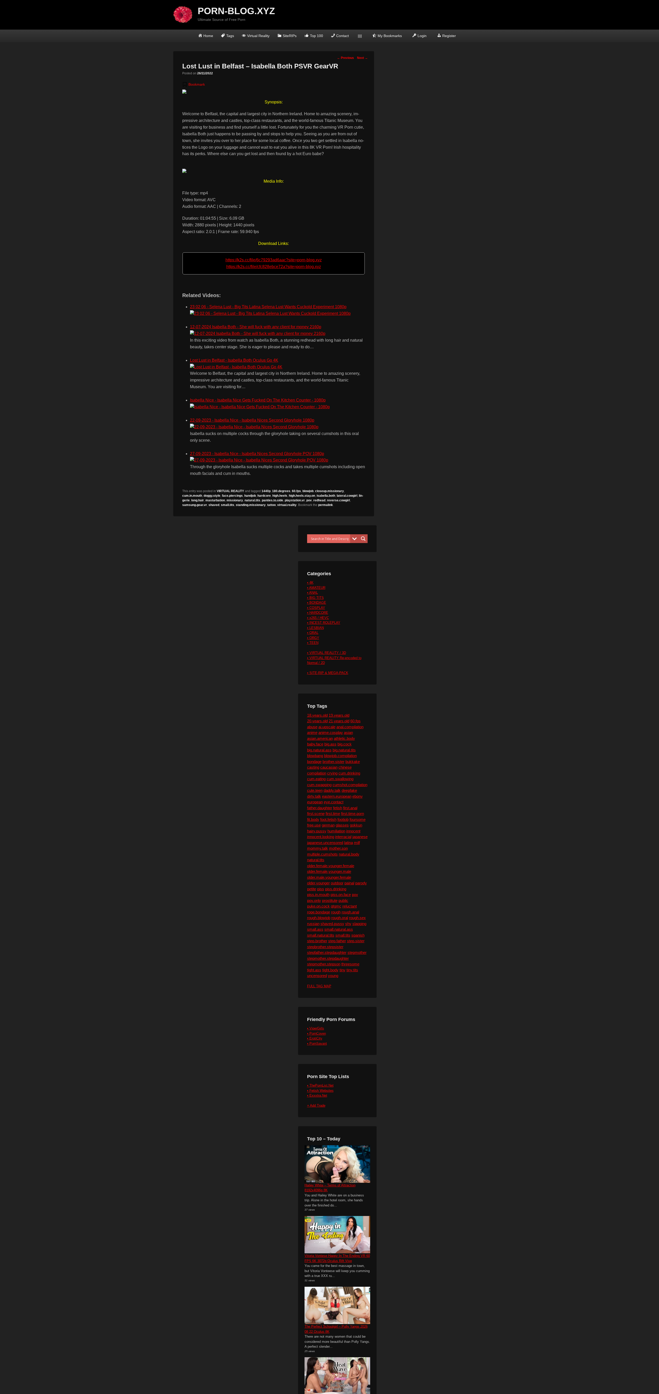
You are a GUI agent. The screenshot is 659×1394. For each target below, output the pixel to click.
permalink (325, 505)
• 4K (310, 582)
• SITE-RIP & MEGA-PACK (327, 673)
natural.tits (252, 500)
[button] (193, 84)
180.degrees (281, 491)
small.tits (227, 505)
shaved (214, 505)
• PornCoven (316, 1033)
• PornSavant (317, 1043)
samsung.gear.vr (194, 505)
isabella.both (326, 496)
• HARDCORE (317, 613)
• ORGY (313, 638)
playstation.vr (295, 500)
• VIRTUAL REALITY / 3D (326, 653)
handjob (250, 496)
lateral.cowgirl (347, 496)
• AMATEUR (316, 588)
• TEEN (312, 643)
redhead (319, 500)
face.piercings (232, 496)
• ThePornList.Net (320, 1085)
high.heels (279, 496)
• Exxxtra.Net (317, 1095)
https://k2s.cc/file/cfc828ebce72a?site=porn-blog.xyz (273, 266)
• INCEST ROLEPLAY (323, 623)
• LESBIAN (315, 628)
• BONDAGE (316, 603)
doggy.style (212, 496)
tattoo (271, 505)
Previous (345, 58)
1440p (266, 491)
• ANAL (312, 592)
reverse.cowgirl (338, 500)
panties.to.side (272, 500)
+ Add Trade (316, 1105)
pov (309, 500)
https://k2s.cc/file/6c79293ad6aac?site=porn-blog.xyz (274, 260)
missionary (235, 500)
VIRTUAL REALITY (230, 491)
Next (362, 58)
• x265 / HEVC (318, 618)
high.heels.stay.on (302, 496)
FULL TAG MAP (319, 986)
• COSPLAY (316, 608)
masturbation (215, 500)
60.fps (296, 491)
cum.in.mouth (192, 496)
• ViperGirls (315, 1028)
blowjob (308, 491)
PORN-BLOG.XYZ (236, 11)
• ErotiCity (314, 1038)
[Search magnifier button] (363, 538)
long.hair (197, 500)
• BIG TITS (315, 598)
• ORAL (312, 633)
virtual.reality (287, 505)
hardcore (264, 496)
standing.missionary (251, 505)
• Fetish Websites (320, 1091)
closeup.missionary (329, 491)
